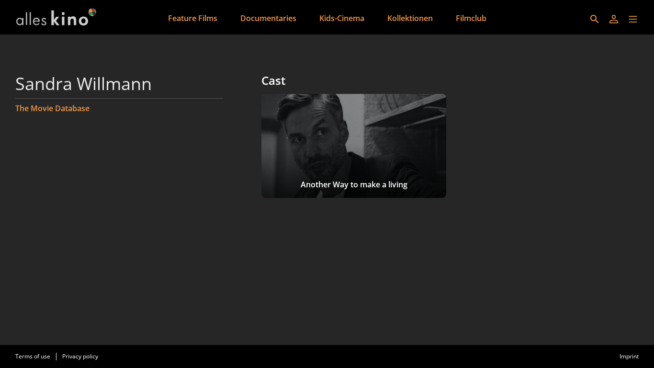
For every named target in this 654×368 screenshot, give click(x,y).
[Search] (594, 19)
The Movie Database (52, 108)
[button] (633, 19)
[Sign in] (613, 19)
